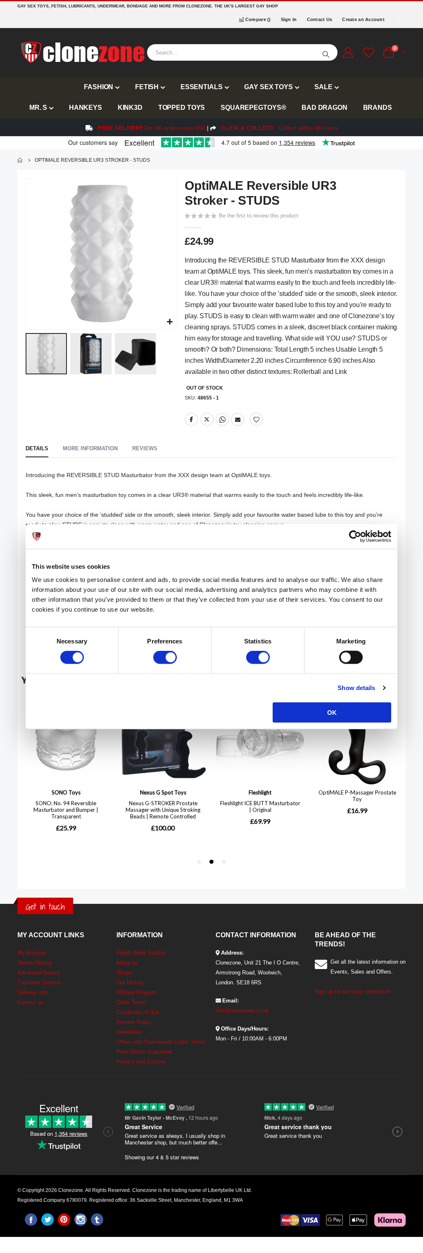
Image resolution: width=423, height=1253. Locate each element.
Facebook (191, 419)
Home (20, 160)
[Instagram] (80, 1219)
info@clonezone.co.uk (242, 1010)
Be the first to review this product (258, 216)
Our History (130, 982)
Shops (124, 972)
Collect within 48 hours (279, 128)
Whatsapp (222, 419)
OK (332, 712)
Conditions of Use (137, 1012)
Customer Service (38, 982)
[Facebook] (31, 1219)
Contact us (30, 1002)
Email (237, 419)
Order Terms (131, 1002)
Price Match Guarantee (144, 1052)
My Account (31, 953)
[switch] (165, 658)
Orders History (34, 963)
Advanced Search (38, 972)
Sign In (289, 19)
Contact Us (320, 19)
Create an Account (363, 19)
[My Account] (347, 52)
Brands (377, 107)
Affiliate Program (136, 992)
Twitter (207, 419)
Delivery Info (32, 992)
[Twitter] (47, 1219)
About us (127, 963)
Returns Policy (134, 1022)
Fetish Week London (141, 953)
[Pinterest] (64, 1219)
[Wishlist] (368, 52)
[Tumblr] (97, 1219)
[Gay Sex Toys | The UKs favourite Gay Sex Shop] (82, 52)
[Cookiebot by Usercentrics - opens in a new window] (355, 536)
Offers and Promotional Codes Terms (160, 1042)
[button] (169, 322)
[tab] (37, 449)
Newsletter (129, 1032)
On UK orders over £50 (151, 128)
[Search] (326, 52)
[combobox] (242, 52)
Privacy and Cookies (141, 1062)
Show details (356, 687)
